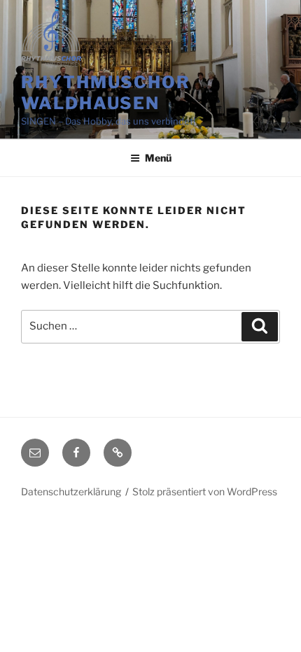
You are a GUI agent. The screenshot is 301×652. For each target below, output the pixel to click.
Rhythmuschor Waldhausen (105, 92)
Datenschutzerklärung (71, 491)
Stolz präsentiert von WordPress (204, 491)
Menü (158, 158)
